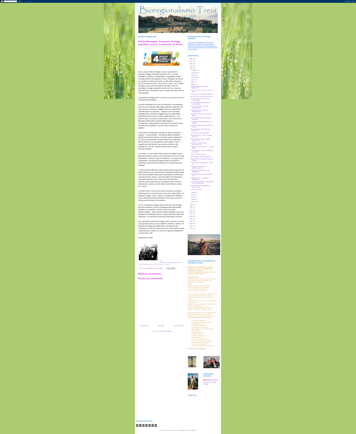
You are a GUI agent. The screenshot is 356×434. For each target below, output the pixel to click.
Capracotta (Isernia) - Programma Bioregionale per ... (200, 110)
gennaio (193, 201)
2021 (191, 204)
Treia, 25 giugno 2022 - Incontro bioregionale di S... (199, 107)
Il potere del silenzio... (197, 189)
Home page (161, 325)
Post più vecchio (178, 325)
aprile (192, 194)
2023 (191, 66)
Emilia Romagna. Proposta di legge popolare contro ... (200, 139)
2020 (191, 207)
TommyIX (181, 430)
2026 (191, 59)
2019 (191, 209)
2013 (191, 223)
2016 (191, 216)
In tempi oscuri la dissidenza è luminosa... (202, 94)
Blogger (194, 430)
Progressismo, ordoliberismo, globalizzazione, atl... (198, 167)
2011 (191, 228)
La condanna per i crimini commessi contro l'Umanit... (200, 99)
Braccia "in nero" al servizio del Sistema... (202, 96)
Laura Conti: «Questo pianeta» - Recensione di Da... (199, 143)
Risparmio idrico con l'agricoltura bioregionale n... (199, 87)
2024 (191, 63)
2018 (191, 211)
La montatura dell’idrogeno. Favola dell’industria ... (200, 171)
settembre (194, 77)
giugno (193, 84)
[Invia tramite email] (167, 268)
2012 (191, 225)
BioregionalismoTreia (211, 380)
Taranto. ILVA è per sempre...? (199, 154)
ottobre (193, 75)
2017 (191, 214)
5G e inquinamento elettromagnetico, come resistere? (200, 103)
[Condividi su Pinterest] (174, 268)
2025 (191, 61)
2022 (191, 68)
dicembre (193, 70)
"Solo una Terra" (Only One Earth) (200, 133)
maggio (193, 192)
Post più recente (144, 325)
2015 (191, 218)
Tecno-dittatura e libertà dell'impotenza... (201, 156)
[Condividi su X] (171, 268)
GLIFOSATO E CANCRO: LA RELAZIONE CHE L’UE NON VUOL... (202, 182)
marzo (193, 197)
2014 (191, 221)
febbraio (193, 199)
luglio (192, 82)
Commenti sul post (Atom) (164, 331)
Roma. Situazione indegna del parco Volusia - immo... (200, 186)
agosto (193, 79)
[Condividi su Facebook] (173, 268)
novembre (194, 72)
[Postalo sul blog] (169, 268)
